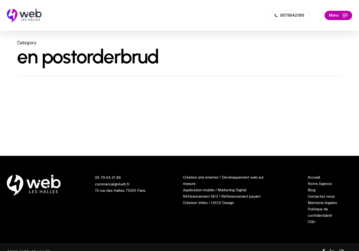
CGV (311, 222)
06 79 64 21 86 (108, 177)
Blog (312, 190)
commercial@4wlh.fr (112, 184)
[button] (338, 15)
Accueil (314, 177)
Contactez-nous (321, 196)
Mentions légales (322, 203)
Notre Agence (320, 184)
